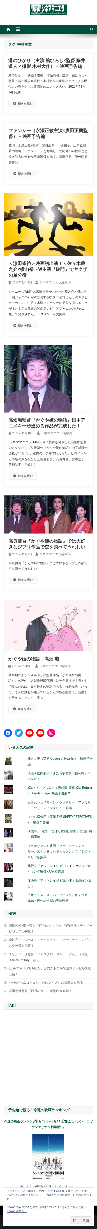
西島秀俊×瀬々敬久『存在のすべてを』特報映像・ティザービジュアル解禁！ (50, 928)
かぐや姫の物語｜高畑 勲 (33, 658)
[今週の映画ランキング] (48, 1156)
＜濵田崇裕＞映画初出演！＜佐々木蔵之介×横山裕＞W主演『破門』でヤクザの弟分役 (48, 269)
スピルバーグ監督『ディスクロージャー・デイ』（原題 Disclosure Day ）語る (48, 957)
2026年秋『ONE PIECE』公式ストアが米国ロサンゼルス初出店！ (50, 971)
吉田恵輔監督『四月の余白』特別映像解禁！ (40, 991)
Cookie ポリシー (17, 1211)
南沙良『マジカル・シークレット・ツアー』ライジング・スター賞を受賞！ (50, 942)
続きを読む (25, 103)
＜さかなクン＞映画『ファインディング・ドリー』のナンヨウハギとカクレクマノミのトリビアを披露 (59, 851)
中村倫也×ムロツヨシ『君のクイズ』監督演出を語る (46, 982)
